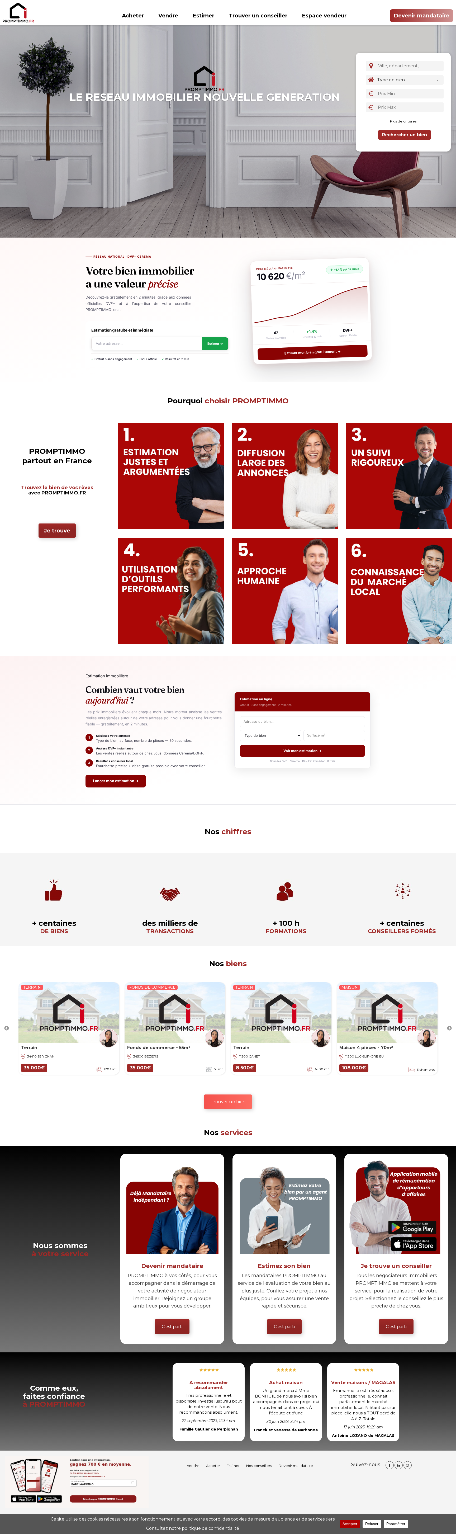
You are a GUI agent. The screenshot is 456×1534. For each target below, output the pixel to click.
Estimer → (215, 344)
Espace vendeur (324, 15)
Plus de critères (403, 121)
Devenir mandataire (421, 15)
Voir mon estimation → (302, 751)
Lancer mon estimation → (116, 781)
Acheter (133, 15)
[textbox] (411, 65)
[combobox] (410, 66)
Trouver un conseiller (258, 15)
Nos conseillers (259, 1466)
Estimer (203, 15)
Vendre (168, 15)
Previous (6, 1028)
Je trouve (57, 530)
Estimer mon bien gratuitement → (312, 352)
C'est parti (172, 1326)
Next (449, 1028)
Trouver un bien (228, 1101)
